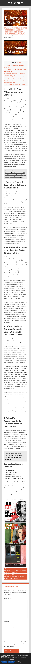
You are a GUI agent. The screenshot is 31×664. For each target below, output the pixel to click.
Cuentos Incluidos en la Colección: (15, 84)
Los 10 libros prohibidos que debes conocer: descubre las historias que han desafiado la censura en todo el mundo (15, 576)
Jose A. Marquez (12, 35)
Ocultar (19, 62)
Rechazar (11, 661)
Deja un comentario (8, 37)
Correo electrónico (10, 628)
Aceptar (4, 661)
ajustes (12, 659)
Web (5, 635)
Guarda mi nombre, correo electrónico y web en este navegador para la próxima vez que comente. (15, 644)
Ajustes (18, 661)
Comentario (8, 598)
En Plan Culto (15, 3)
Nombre (7, 621)
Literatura (21, 35)
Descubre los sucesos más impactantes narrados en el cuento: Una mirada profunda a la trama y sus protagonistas (15, 570)
